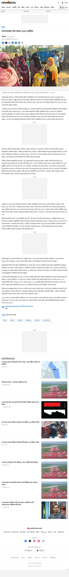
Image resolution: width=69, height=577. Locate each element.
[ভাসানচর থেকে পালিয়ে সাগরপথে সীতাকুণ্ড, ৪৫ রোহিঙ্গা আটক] (54, 450)
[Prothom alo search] (58, 3)
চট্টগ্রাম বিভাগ (46, 320)
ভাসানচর (37, 320)
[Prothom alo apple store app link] (40, 551)
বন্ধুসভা (37, 532)
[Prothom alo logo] (34, 529)
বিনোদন (37, 7)
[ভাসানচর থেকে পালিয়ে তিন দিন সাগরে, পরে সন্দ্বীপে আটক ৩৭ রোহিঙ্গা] (54, 369)
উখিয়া (4, 320)
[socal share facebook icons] (3, 44)
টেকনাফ (20, 320)
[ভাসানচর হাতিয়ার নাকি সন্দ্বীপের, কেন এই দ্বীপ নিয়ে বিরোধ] (54, 470)
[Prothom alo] (8, 3)
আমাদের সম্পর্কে (14, 558)
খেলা (32, 7)
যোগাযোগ (45, 558)
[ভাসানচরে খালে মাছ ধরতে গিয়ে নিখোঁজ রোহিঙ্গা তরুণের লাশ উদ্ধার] (54, 410)
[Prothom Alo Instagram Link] (35, 541)
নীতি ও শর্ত (37, 558)
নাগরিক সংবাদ (7, 532)
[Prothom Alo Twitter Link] (31, 541)
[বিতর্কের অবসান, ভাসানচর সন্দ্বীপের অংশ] (54, 390)
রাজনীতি (14, 7)
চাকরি (41, 7)
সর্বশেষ (3, 7)
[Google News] (43, 541)
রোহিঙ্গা (12, 320)
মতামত (27, 7)
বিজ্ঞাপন (23, 558)
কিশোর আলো (15, 532)
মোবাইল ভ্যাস (60, 532)
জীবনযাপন (47, 7)
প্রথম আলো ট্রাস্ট (30, 532)
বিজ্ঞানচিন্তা (22, 532)
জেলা (3, 27)
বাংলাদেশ (8, 7)
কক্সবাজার (28, 320)
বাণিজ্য (22, 7)
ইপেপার (50, 532)
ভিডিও (52, 7)
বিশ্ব (19, 7)
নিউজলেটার (53, 558)
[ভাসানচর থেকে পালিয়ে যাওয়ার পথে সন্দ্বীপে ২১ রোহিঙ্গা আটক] (54, 430)
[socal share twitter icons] (6, 44)
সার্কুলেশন (30, 558)
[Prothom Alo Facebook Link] (26, 541)
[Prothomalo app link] (28, 551)
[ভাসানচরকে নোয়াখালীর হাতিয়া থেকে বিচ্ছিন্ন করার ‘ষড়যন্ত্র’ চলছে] (54, 490)
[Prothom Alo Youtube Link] (39, 541)
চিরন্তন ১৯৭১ (44, 532)
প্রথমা (54, 532)
